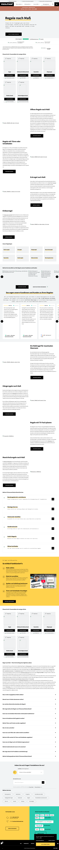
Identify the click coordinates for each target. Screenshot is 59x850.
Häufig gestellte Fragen (9, 797)
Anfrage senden (36, 205)
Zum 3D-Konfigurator (13, 34)
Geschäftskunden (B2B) (39, 794)
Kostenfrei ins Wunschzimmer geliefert (27, 1)
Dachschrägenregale (6, 678)
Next (57, 276)
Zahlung (22, 801)
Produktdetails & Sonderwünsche (41, 797)
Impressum (33, 843)
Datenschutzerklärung (40, 840)
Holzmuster (20, 797)
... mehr (40, 837)
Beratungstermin (8, 794)
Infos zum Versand (48, 829)
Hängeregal (14, 393)
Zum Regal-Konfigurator (9, 601)
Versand (14, 801)
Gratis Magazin (12, 536)
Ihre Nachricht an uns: (17, 778)
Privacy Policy (31, 787)
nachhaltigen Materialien (23, 680)
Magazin (28, 797)
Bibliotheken (8, 686)
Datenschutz (26, 843)
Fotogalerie (28, 794)
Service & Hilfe (41, 833)
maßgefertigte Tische (19, 670)
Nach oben (55, 848)
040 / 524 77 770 (16, 817)
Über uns (6, 801)
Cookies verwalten (51, 840)
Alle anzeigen (31, 801)
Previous (2, 276)
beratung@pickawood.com (18, 821)
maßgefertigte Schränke (9, 670)
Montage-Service (12, 507)
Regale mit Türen (25, 678)
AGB (20, 843)
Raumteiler (32, 678)
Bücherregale (29, 666)
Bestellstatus (18, 794)
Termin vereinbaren (12, 828)
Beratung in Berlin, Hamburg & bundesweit (45, 1)
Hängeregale (12, 678)
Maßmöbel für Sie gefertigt (12, 1)
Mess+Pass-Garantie (47, 825)
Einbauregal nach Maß (8, 214)
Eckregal (54, 182)
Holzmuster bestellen (14, 517)
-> (43, 782)
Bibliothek (50, 441)
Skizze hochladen (12, 546)
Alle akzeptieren (45, 844)
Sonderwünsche (12, 526)
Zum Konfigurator (37, 135)
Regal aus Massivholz (8, 461)
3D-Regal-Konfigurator (25, 672)
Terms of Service (37, 787)
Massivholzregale (18, 678)
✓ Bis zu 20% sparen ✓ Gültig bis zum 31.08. (28, 7)
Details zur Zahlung (48, 817)
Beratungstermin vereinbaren (39, 286)
